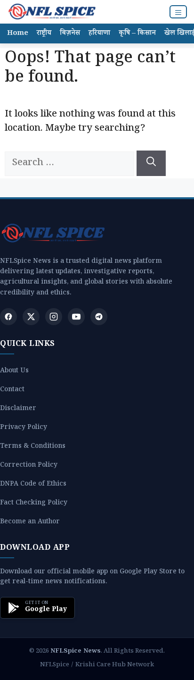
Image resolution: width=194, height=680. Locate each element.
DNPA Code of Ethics (33, 485)
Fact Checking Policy (33, 504)
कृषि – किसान (137, 33)
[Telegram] (98, 316)
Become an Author (30, 523)
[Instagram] (53, 316)
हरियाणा (99, 33)
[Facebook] (8, 316)
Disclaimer (18, 409)
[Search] (151, 163)
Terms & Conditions (32, 447)
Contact (12, 390)
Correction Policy (28, 466)
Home (17, 33)
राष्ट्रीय (44, 33)
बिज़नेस (70, 33)
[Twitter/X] (31, 316)
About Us (14, 372)
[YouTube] (76, 316)
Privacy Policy (23, 428)
